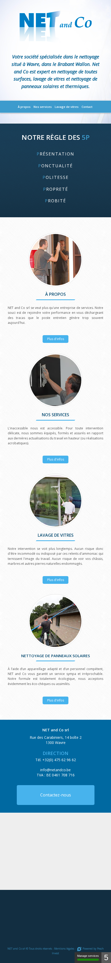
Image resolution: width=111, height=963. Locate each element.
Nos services (43, 107)
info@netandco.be (55, 769)
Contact (87, 107)
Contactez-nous (55, 795)
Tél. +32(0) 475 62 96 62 (55, 759)
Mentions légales (64, 948)
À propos (24, 107)
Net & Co (55, 26)
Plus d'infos (55, 260)
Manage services (88, 955)
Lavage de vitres (66, 107)
